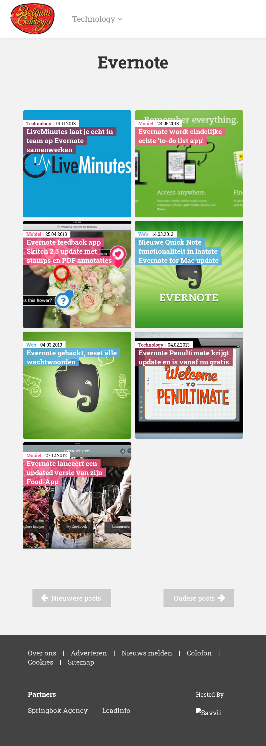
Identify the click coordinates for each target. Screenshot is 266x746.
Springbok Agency (58, 710)
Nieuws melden (147, 652)
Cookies (40, 662)
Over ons (42, 652)
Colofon (199, 652)
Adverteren (89, 652)
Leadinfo (116, 710)
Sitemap (81, 662)
